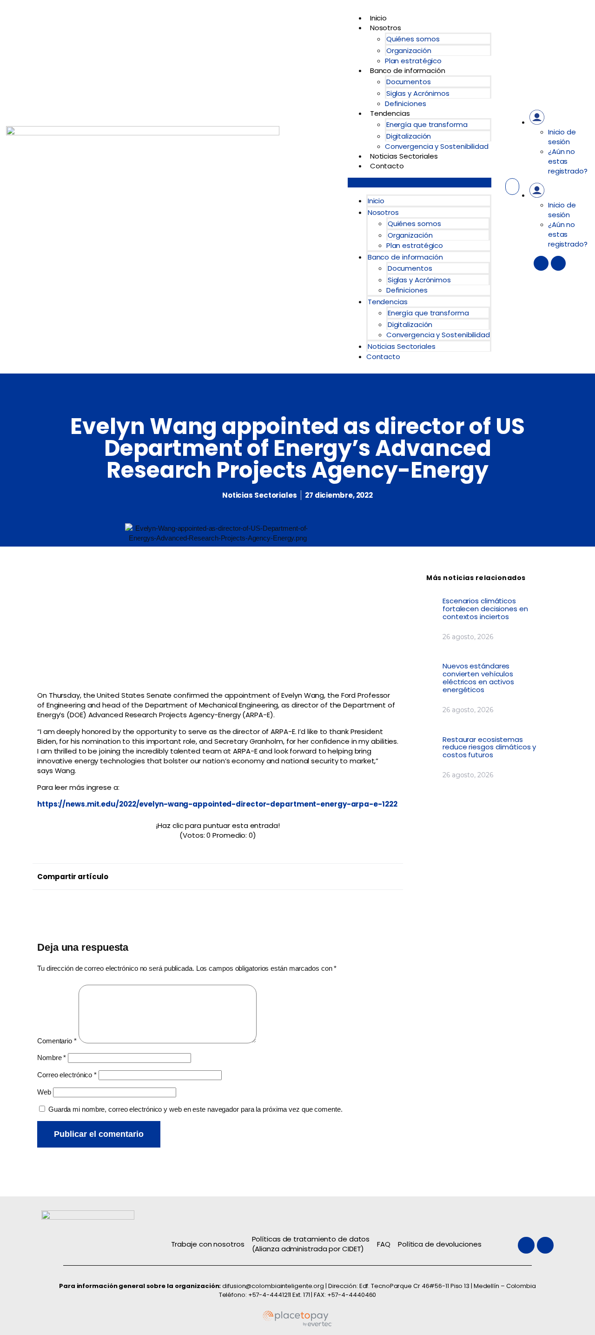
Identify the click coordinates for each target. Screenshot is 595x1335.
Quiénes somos (413, 39)
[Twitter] (541, 263)
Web (44, 1092)
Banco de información (407, 70)
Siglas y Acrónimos (418, 93)
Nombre (51, 1057)
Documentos (408, 82)
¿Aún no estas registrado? (568, 161)
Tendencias (390, 113)
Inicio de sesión (562, 137)
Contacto (387, 166)
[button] (419, 182)
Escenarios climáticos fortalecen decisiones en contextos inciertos (485, 608)
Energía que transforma (427, 124)
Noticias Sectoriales (404, 156)
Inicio (378, 18)
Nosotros (385, 28)
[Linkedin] (558, 263)
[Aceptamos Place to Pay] (297, 1324)
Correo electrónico (67, 1075)
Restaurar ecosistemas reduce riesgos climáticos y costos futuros (489, 747)
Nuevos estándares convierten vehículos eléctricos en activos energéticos (478, 677)
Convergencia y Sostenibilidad (437, 146)
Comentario (57, 1041)
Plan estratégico (413, 61)
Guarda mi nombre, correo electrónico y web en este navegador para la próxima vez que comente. (195, 1109)
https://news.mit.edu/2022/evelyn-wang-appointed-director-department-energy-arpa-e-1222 (217, 804)
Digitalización (408, 136)
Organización (408, 50)
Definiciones (405, 103)
